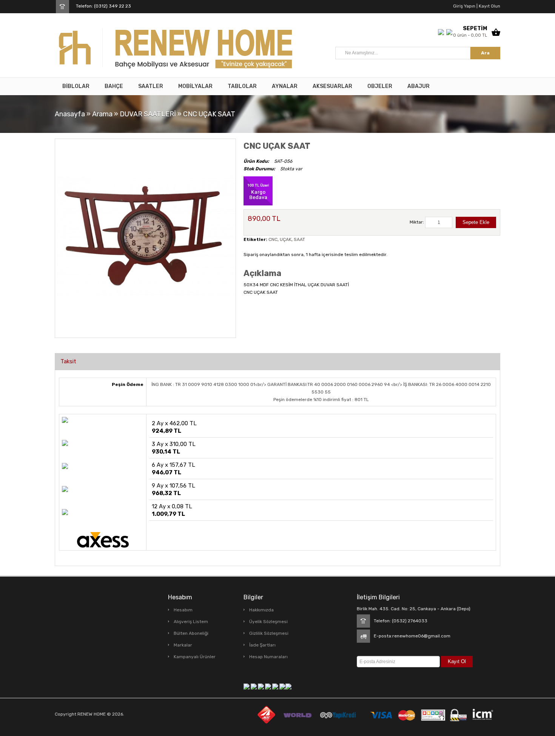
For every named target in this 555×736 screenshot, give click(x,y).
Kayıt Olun (489, 6)
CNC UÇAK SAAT (209, 114)
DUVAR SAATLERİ (148, 114)
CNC (273, 239)
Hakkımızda (261, 610)
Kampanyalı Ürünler (195, 656)
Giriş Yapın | (465, 6)
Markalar (183, 645)
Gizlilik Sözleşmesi (268, 633)
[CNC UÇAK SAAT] (145, 238)
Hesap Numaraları (268, 656)
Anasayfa (70, 114)
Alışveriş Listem (191, 621)
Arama (102, 114)
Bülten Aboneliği (191, 633)
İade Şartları (262, 645)
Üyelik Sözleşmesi (268, 621)
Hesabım (183, 610)
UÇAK (285, 239)
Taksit (68, 361)
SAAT (299, 239)
